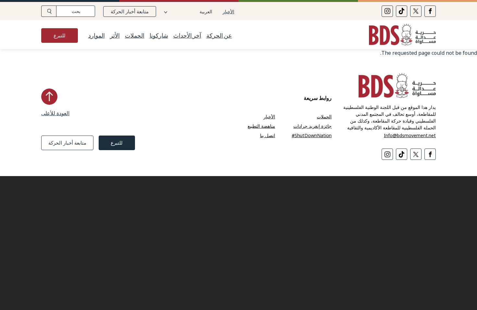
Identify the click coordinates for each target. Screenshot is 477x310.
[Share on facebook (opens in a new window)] (430, 11)
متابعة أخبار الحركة (130, 11)
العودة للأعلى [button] (55, 113)
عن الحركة (219, 35)
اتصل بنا (267, 135)
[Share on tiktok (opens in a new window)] (401, 11)
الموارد (96, 35)
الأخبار (228, 11)
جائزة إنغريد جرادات (312, 126)
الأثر (115, 35)
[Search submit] (48, 11)
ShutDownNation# (312, 135)
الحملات (134, 35)
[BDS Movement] (400, 35)
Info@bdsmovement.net (410, 135)
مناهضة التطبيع (261, 126)
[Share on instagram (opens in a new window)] (387, 11)
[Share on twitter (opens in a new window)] (416, 11)
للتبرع (60, 35)
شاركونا (159, 35)
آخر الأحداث (187, 35)
